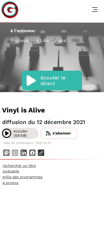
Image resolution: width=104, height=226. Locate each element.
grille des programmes (22, 177)
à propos (10, 183)
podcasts (11, 171)
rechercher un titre (19, 165)
